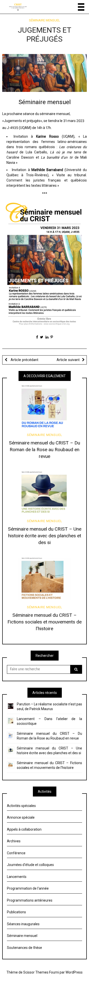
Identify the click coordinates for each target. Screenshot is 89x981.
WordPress (74, 972)
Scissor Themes (35, 972)
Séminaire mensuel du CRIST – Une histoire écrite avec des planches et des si (44, 535)
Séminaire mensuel (44, 20)
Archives (14, 841)
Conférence (16, 853)
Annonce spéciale (21, 817)
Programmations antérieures (29, 900)
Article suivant (68, 360)
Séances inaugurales (23, 924)
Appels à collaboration (24, 829)
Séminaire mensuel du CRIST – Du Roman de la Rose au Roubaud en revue (44, 449)
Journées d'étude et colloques (30, 865)
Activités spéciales (21, 806)
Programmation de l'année (28, 888)
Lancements (16, 877)
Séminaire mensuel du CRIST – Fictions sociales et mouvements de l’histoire (44, 621)
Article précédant (24, 360)
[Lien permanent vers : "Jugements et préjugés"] (44, 73)
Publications (16, 912)
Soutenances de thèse (24, 948)
